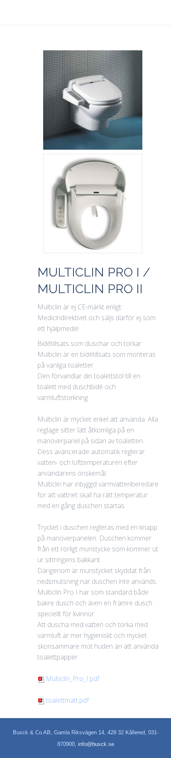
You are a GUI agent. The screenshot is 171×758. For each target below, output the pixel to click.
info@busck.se (96, 744)
